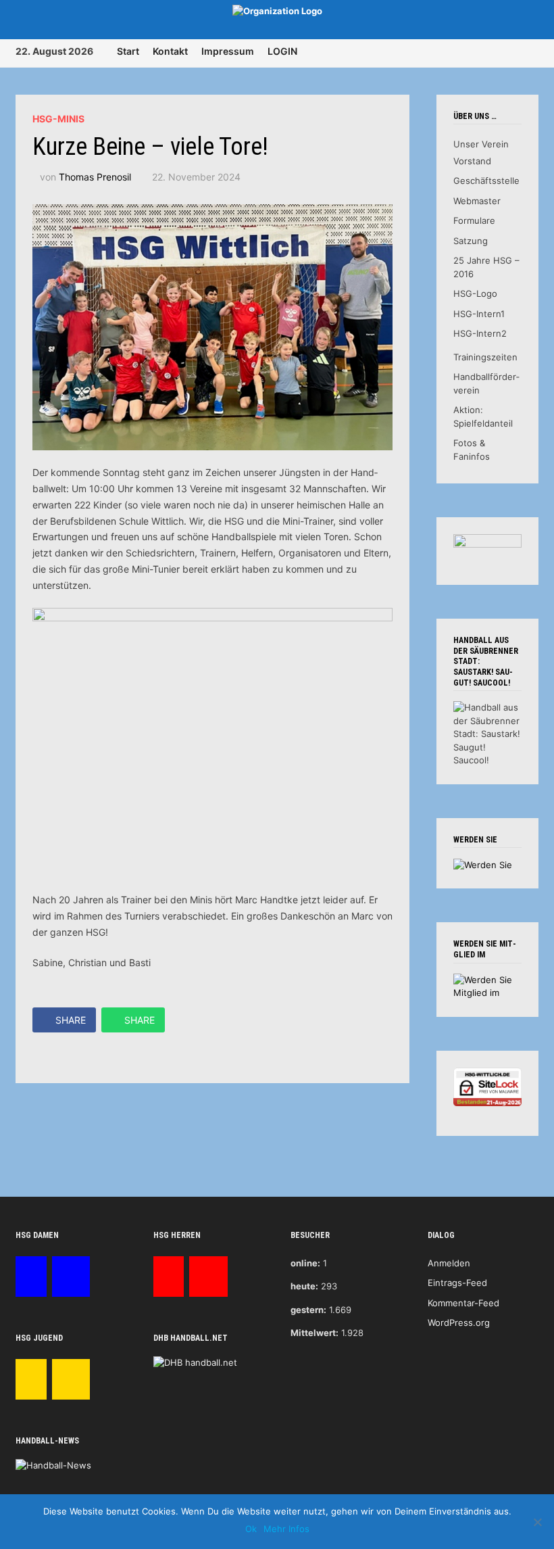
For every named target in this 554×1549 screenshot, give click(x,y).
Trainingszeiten (485, 357)
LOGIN (282, 51)
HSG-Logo (475, 293)
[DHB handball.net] (195, 1362)
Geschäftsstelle (486, 180)
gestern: (308, 1309)
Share (70, 1020)
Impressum (227, 51)
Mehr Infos (286, 1528)
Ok (251, 1528)
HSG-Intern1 (479, 313)
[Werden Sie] (482, 864)
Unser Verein (481, 144)
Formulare (474, 220)
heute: (304, 1286)
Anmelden (449, 1263)
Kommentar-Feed (463, 1302)
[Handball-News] (53, 1464)
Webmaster (477, 200)
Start (128, 51)
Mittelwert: (314, 1332)
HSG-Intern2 (480, 333)
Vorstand (472, 161)
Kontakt (170, 51)
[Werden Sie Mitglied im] (487, 985)
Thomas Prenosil (95, 177)
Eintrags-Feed (457, 1282)
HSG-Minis (58, 118)
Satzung (470, 240)
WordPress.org (459, 1322)
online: (305, 1263)
